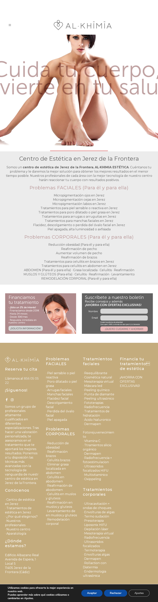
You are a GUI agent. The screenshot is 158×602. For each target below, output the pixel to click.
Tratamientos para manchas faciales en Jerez (79, 221)
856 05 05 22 (88, 3)
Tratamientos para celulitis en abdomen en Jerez (79, 266)
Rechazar (115, 593)
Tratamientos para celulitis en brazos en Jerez (79, 261)
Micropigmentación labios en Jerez (79, 204)
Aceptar (92, 593)
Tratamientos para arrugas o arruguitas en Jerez (79, 216)
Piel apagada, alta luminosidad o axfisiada (79, 229)
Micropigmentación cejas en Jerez (79, 199)
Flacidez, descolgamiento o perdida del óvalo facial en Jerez (79, 225)
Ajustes (139, 593)
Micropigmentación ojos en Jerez (79, 195)
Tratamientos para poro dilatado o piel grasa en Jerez (79, 212)
